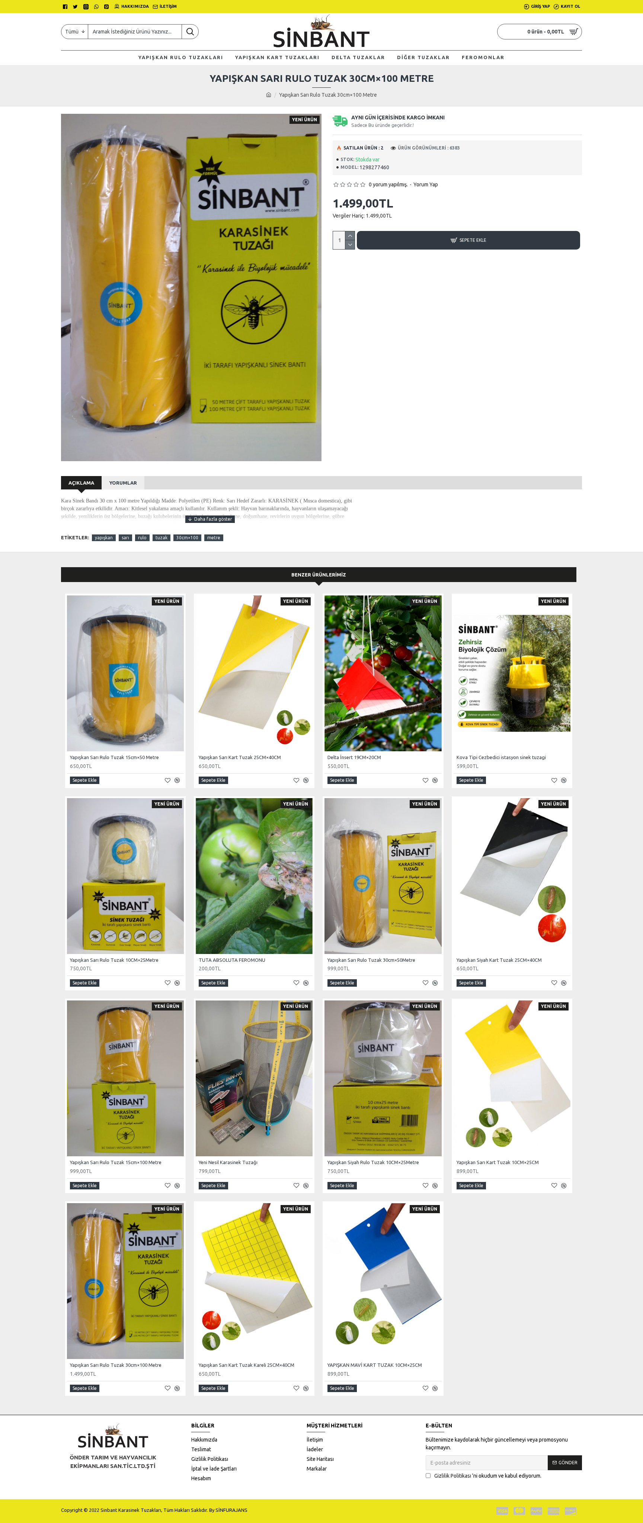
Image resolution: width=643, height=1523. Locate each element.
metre (213, 537)
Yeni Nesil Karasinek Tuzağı (228, 1162)
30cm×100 (187, 537)
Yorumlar (123, 482)
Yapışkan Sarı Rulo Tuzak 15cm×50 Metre (114, 757)
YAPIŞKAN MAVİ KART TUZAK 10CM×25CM (374, 1365)
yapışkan (104, 537)
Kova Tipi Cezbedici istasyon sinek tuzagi (501, 757)
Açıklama (81, 482)
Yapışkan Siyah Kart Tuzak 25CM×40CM (499, 960)
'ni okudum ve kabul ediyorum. (487, 1476)
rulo (142, 537)
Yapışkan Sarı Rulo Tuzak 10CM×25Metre (114, 960)
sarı (125, 537)
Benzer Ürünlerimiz (318, 574)
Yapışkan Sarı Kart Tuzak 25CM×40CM (240, 757)
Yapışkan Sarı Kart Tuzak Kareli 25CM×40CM (246, 1365)
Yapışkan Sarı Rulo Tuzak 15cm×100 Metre (115, 1162)
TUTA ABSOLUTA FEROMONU (232, 960)
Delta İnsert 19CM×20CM (354, 757)
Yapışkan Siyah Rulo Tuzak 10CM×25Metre (373, 1162)
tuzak (161, 537)
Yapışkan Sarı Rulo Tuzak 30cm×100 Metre (115, 1365)
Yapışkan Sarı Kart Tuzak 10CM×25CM (498, 1162)
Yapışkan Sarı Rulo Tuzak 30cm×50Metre (371, 960)
